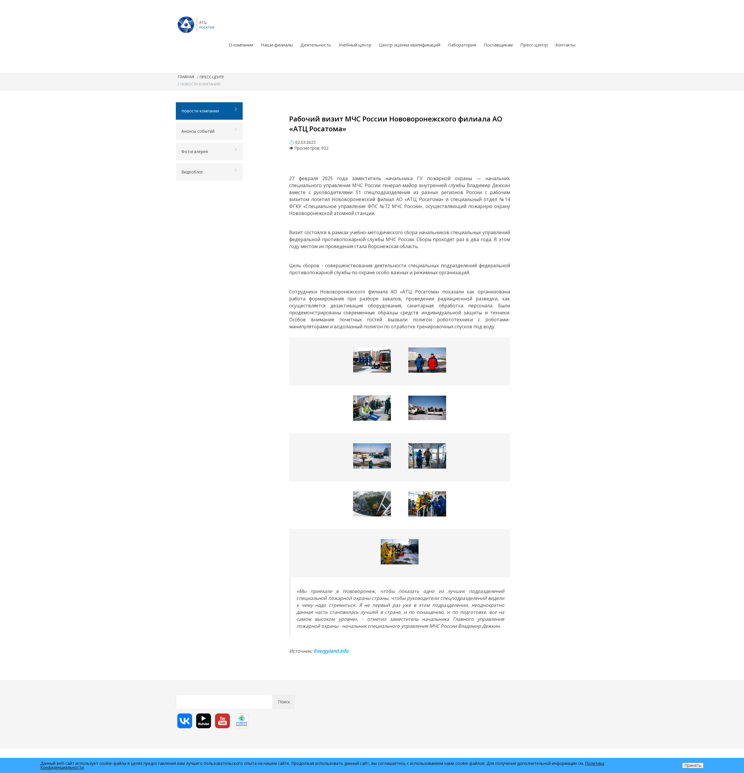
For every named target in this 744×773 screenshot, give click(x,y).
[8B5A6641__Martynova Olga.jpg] (372, 408)
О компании (241, 45)
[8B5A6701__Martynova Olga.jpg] (427, 456)
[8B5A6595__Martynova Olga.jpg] (372, 360)
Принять (692, 765)
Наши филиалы (277, 45)
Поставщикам (498, 45)
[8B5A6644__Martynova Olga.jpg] (427, 408)
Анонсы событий (197, 131)
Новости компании (200, 111)
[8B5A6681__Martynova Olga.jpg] (400, 551)
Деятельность (316, 45)
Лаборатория (462, 45)
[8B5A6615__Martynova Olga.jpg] (427, 360)
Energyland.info (331, 651)
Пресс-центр (534, 45)
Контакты (565, 45)
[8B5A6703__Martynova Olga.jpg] (372, 503)
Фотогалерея (194, 151)
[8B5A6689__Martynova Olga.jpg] (372, 456)
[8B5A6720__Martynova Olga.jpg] (427, 503)
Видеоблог (192, 172)
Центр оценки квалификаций (409, 45)
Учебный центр (355, 45)
